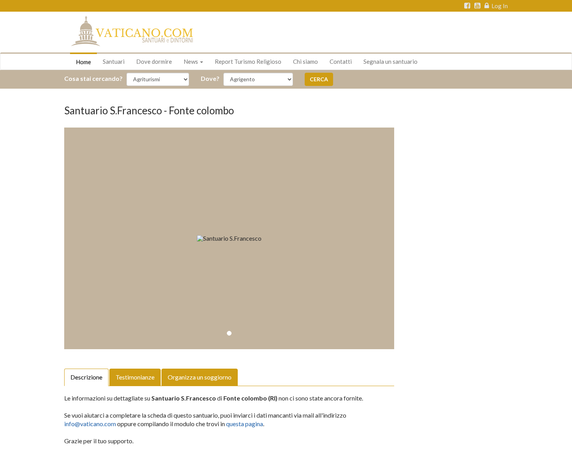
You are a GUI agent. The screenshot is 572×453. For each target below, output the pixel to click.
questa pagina (244, 423)
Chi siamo (305, 61)
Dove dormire (154, 61)
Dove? (210, 78)
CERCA (319, 79)
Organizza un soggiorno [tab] (200, 377)
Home (83, 61)
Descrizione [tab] (86, 377)
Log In (499, 5)
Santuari (114, 61)
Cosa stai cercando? (93, 78)
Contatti (341, 61)
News (191, 61)
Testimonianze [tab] (135, 377)
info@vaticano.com (90, 423)
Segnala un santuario (390, 61)
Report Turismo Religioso (248, 61)
